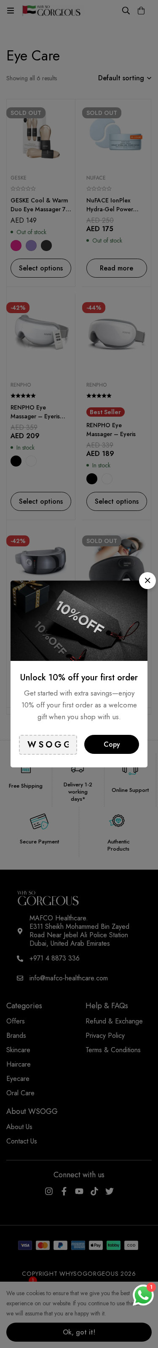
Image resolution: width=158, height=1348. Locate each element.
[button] (147, 580)
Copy (112, 744)
